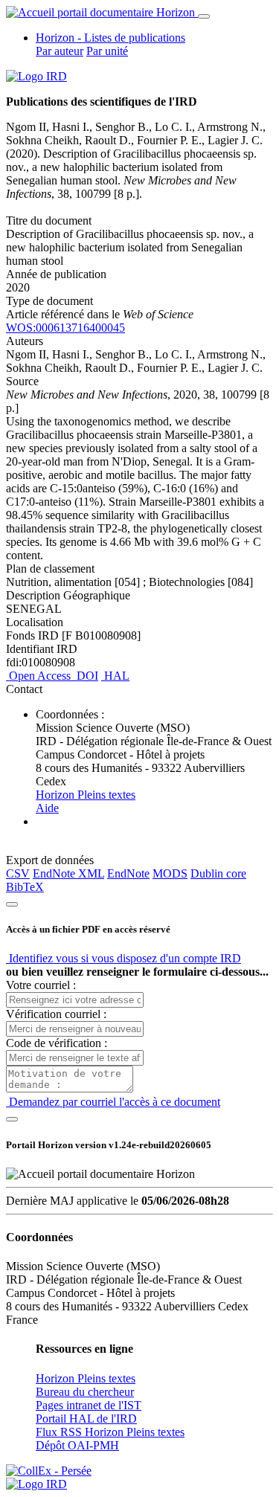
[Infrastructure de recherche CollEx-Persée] (49, 1470)
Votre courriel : (41, 985)
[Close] (12, 904)
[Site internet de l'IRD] (36, 76)
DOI (86, 675)
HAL (115, 675)
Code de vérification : (56, 1043)
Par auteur (59, 51)
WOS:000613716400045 (65, 327)
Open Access (40, 675)
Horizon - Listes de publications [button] (110, 37)
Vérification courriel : (56, 1014)
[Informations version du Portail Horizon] (36, 1484)
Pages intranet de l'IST (88, 1405)
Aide (47, 808)
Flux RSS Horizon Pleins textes (110, 1432)
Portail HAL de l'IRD (86, 1418)
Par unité (107, 51)
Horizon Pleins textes (85, 794)
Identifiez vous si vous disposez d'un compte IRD (123, 958)
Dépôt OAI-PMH (77, 1445)
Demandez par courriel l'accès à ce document (113, 1101)
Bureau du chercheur (85, 1391)
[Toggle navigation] (204, 16)
